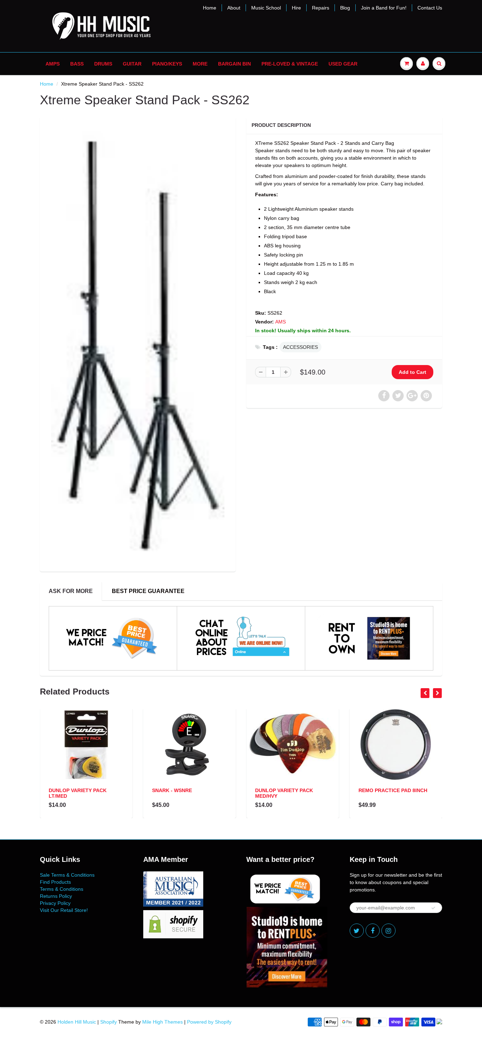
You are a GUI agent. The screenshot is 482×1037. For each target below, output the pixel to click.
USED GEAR (343, 64)
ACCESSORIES (300, 347)
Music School (266, 8)
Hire (296, 8)
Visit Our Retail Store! (64, 910)
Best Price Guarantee (148, 591)
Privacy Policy (55, 903)
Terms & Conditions (61, 889)
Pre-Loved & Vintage (289, 64)
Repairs (320, 8)
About (233, 8)
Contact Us (429, 8)
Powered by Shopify (209, 1022)
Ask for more (71, 591)
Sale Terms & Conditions (67, 875)
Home (209, 8)
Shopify (108, 1022)
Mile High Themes (162, 1022)
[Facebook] (373, 931)
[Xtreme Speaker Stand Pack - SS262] (138, 343)
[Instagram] (388, 931)
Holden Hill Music (77, 1022)
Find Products (55, 882)
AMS (280, 322)
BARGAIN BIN (234, 64)
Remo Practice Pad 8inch (393, 790)
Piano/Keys (167, 64)
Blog (345, 8)
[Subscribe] (433, 908)
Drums (103, 64)
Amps (53, 64)
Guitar (132, 64)
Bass (77, 64)
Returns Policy (56, 896)
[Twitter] (357, 931)
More (200, 64)
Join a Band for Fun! (383, 8)
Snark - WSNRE (172, 790)
